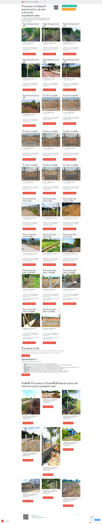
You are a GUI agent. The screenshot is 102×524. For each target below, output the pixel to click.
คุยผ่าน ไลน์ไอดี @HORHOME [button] (69, 6)
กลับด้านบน (77, 514)
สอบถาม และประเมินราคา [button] (29, 54)
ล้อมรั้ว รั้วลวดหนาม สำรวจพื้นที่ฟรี (30, 1)
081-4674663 (38, 516)
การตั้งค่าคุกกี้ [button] (91, 519)
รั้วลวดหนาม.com (46, 517)
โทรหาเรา (45, 1)
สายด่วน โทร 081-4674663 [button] (69, 9)
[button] (56, 7)
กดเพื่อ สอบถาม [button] (25, 355)
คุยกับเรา (41, 1)
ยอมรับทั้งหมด (97, 519)
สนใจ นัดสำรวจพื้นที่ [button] (28, 423)
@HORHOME (37, 515)
